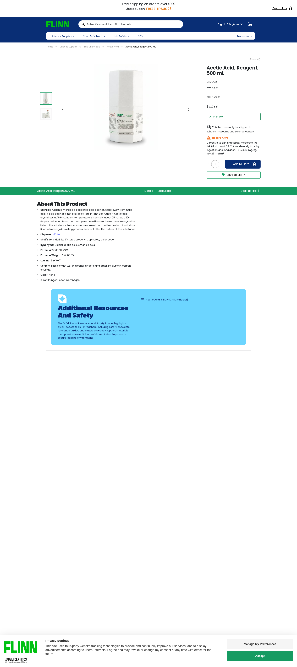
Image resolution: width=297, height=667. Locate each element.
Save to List (234, 175)
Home (50, 46)
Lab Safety (120, 36)
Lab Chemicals (92, 46)
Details (148, 191)
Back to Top (249, 191)
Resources (164, 191)
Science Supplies (62, 36)
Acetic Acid (113, 46)
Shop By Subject (92, 36)
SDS (140, 36)
